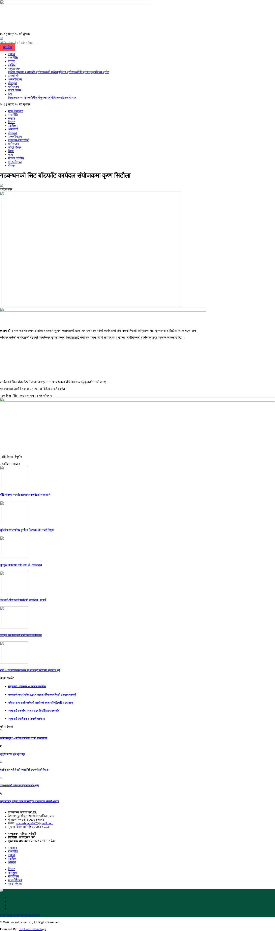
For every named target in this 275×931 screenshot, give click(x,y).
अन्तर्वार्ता (13, 75)
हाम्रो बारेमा (6, 915)
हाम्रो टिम (19, 915)
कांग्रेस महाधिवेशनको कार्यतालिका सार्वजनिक (21, 635)
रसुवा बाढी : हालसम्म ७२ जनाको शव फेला (27, 686)
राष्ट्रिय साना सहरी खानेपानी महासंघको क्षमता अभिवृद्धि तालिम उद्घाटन (40, 702)
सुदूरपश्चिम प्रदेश (99, 72)
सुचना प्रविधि (48, 97)
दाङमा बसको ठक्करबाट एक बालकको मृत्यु (19, 785)
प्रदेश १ (12, 72)
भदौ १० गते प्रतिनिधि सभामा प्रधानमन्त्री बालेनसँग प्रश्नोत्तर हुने (30, 670)
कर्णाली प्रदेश (81, 72)
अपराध (12, 862)
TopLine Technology (32, 929)
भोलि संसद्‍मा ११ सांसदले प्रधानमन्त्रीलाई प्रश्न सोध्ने (25, 494)
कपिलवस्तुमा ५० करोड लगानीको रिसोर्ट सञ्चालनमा (23, 738)
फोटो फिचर (14, 90)
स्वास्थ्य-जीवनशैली (24, 97)
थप (10, 94)
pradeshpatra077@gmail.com (34, 823)
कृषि (37, 97)
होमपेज (7, 47)
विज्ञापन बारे (33, 915)
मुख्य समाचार (15, 111)
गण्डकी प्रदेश (50, 72)
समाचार (12, 847)
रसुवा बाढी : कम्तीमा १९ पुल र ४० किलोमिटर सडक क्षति (33, 710)
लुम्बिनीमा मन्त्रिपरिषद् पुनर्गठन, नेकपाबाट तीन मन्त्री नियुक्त (27, 529)
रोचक (72, 97)
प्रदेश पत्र (14, 68)
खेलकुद (12, 83)
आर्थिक (12, 65)
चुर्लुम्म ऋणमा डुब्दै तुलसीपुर (12, 753)
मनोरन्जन (13, 86)
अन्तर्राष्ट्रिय (15, 79)
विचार (11, 61)
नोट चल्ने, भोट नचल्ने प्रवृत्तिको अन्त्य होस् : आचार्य (23, 599)
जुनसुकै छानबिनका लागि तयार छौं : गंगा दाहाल (21, 564)
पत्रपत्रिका (62, 97)
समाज (11, 54)
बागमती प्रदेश (34, 72)
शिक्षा (11, 97)
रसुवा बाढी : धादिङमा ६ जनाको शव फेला (26, 718)
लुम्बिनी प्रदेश (65, 72)
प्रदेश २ (22, 72)
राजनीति (13, 57)
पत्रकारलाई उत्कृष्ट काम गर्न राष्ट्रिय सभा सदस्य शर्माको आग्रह (29, 801)
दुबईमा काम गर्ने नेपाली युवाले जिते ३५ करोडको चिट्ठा (24, 769)
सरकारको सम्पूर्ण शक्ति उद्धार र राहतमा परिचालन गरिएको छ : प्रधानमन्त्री (42, 694)
